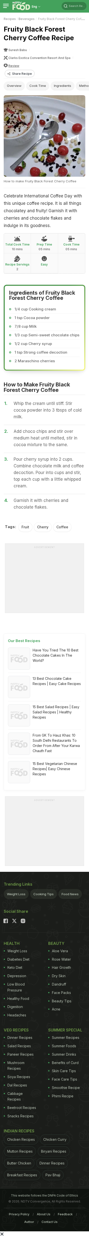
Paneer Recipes (20, 1054)
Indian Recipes (19, 1130)
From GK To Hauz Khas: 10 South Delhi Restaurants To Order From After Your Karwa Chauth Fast (56, 743)
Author (29, 1222)
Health (12, 943)
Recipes (10, 19)
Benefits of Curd (65, 1063)
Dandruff (59, 984)
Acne (56, 1009)
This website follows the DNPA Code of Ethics (44, 1195)
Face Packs (61, 992)
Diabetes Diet (18, 959)
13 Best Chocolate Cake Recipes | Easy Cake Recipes (57, 681)
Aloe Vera (60, 951)
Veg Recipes (16, 1030)
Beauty (56, 943)
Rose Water (61, 959)
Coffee (62, 527)
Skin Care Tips (64, 1071)
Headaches (16, 1015)
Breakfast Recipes (22, 1175)
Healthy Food (18, 998)
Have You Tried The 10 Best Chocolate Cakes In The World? (55, 655)
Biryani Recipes (53, 1151)
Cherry (42, 527)
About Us (43, 1214)
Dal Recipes (17, 1085)
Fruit (25, 527)
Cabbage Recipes (15, 1096)
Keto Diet (14, 967)
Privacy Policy (19, 1214)
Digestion (15, 1007)
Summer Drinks (64, 1054)
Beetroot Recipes (21, 1107)
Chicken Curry (55, 1139)
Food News (70, 894)
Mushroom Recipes (15, 1066)
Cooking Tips (43, 894)
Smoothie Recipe (66, 1088)
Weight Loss (16, 894)
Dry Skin (59, 976)
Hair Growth (61, 967)
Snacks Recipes (20, 1116)
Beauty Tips (61, 1001)
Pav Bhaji (52, 1175)
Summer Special (65, 1030)
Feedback (65, 1214)
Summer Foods (64, 1046)
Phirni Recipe (62, 1096)
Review (13, 66)
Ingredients (62, 86)
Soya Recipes (18, 1077)
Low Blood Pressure (16, 987)
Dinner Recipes (19, 1037)
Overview (14, 86)
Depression (16, 976)
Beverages (27, 19)
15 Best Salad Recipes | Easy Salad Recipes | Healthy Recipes (56, 712)
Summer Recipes (65, 1037)
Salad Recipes (19, 1046)
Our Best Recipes (24, 640)
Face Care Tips (64, 1079)
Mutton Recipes (20, 1151)
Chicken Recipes (21, 1139)
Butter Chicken (19, 1163)
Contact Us (50, 1222)
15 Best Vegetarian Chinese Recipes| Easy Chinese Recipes (55, 769)
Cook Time (37, 86)
